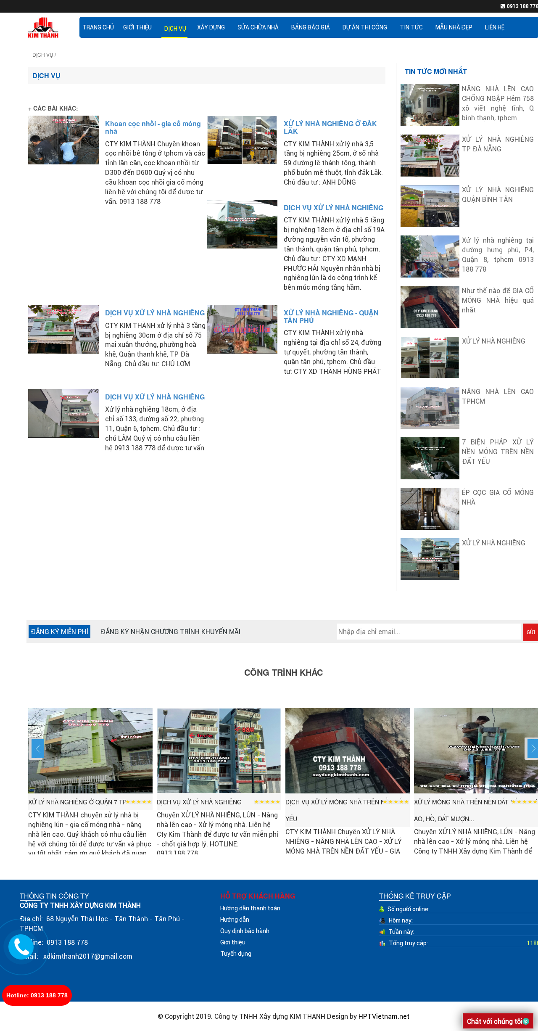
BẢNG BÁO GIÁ (310, 27)
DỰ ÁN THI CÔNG (365, 27)
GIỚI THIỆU (137, 27)
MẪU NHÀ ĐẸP (453, 27)
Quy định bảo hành (244, 931)
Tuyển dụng (235, 953)
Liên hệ (494, 27)
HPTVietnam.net (384, 1016)
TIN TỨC (411, 27)
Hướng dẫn (234, 919)
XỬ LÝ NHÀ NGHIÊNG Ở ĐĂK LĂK (330, 127)
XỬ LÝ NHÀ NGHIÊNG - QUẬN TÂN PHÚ (331, 316)
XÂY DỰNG (211, 27)
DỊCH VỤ (175, 28)
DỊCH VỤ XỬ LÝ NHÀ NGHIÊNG (333, 207)
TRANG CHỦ (98, 27)
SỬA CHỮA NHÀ (258, 27)
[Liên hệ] (21, 945)
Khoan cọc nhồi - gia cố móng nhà (153, 127)
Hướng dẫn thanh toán (250, 908)
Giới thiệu (232, 942)
